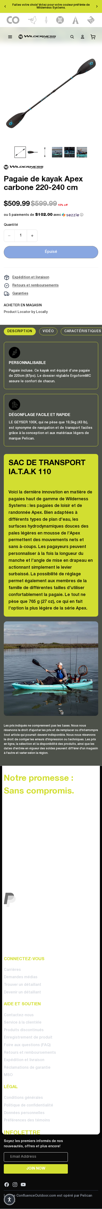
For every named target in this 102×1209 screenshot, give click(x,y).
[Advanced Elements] (75, 20)
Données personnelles (24, 1113)
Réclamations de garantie (27, 1067)
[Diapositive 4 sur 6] (57, 152)
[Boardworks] (91, 20)
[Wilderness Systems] (37, 37)
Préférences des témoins (27, 1120)
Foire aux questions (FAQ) (27, 1045)
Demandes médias (20, 977)
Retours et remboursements (35, 285)
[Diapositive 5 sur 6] (69, 152)
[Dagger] (46, 20)
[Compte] (82, 37)
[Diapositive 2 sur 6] (32, 152)
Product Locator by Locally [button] (26, 312)
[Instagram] (15, 1184)
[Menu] (10, 36)
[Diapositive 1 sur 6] (20, 152)
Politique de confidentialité (28, 1105)
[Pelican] (32, 20)
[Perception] (60, 20)
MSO (8, 1075)
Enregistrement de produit (28, 1037)
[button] (43, 215)
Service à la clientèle (23, 1022)
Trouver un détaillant (22, 985)
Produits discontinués (24, 1030)
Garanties (20, 293)
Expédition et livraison (30, 277)
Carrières (12, 970)
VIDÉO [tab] (48, 331)
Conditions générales (23, 1098)
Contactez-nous (19, 1015)
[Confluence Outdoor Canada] (13, 20)
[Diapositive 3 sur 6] (45, 152)
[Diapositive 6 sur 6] (82, 152)
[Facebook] (6, 1184)
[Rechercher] (72, 37)
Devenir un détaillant (22, 992)
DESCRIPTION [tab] (19, 331)
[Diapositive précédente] (5, 6)
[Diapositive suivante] (97, 6)
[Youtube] (23, 1184)
